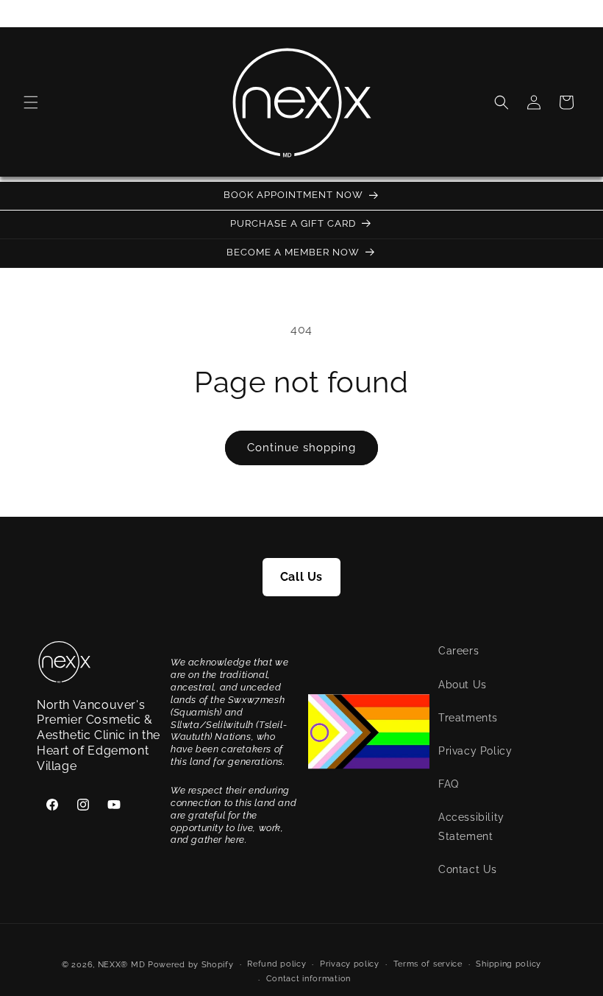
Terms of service (428, 964)
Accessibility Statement (471, 826)
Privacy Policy (475, 751)
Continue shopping (301, 447)
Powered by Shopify (191, 964)
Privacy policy (349, 964)
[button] (31, 102)
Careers (458, 651)
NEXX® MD (122, 964)
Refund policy (276, 964)
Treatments (468, 718)
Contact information (308, 978)
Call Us (301, 577)
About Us (462, 685)
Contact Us (467, 869)
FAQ (448, 784)
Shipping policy (508, 964)
